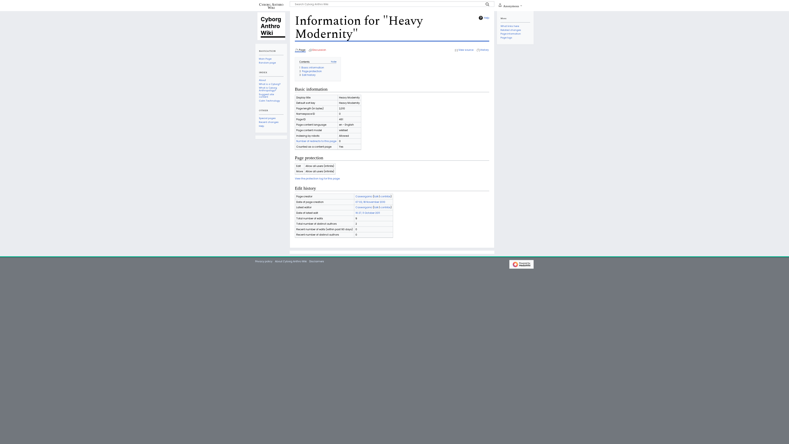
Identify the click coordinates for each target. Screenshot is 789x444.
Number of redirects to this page (316, 141)
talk (376, 196)
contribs (385, 196)
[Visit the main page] (271, 25)
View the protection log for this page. (317, 178)
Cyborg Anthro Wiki (271, 5)
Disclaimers (316, 261)
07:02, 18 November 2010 (370, 202)
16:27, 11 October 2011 (367, 213)
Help (486, 18)
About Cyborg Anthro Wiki (291, 261)
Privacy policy (263, 261)
